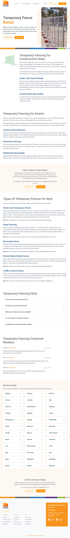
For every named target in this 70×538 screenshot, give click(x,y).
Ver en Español (7, 511)
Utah (50, 452)
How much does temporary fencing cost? (16, 299)
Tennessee (52, 439)
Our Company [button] (36, 3)
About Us (5, 517)
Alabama (7, 393)
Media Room (5, 524)
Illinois (7, 459)
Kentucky (29, 393)
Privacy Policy (28, 521)
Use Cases (16, 519)
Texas (50, 446)
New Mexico (30, 459)
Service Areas (17, 521)
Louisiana (29, 400)
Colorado (7, 413)
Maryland (29, 413)
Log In (45, 3)
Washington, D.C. (9, 419)
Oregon (51, 413)
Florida (7, 426)
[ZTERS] (6, 4)
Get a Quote (62, 3)
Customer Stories (7, 519)
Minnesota (30, 426)
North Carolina (31, 446)
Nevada (29, 465)
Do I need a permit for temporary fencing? (16, 318)
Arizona (7, 400)
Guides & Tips (17, 517)
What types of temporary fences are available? (18, 312)
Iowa (6, 446)
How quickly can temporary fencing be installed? (18, 324)
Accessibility (27, 524)
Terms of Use (28, 517)
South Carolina (53, 433)
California (8, 406)
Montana (29, 439)
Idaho (6, 452)
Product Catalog (17, 524)
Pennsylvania (52, 419)
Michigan (29, 419)
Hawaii (7, 439)
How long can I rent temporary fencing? (16, 305)
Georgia (7, 433)
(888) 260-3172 (53, 3)
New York (51, 393)
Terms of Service (28, 519)
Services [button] (16, 3)
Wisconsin (52, 465)
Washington (52, 459)
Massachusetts (31, 406)
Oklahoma (52, 406)
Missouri (29, 433)
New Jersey (30, 452)
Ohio (50, 400)
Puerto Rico (52, 426)
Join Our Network (26, 3)
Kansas (7, 465)
